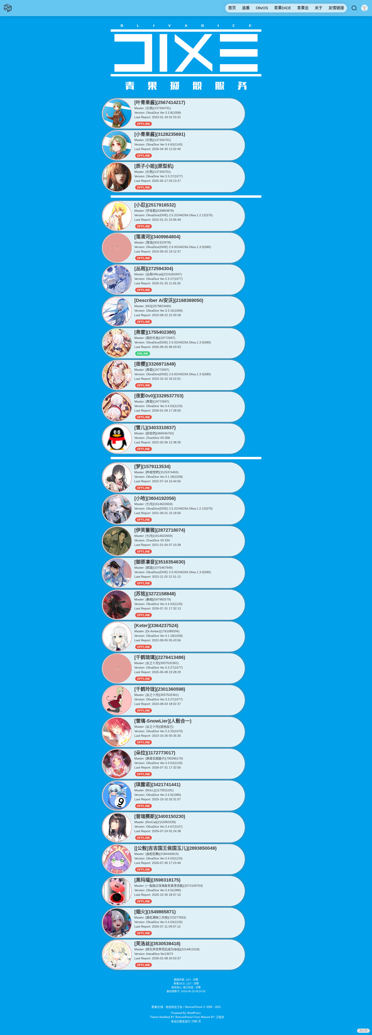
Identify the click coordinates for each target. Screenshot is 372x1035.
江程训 (220, 1017)
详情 (195, 979)
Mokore (205, 1017)
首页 (232, 8)
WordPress (194, 1013)
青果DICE (282, 8)
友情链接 (336, 8)
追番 (246, 8)
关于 (318, 8)
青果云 (303, 8)
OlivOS (262, 8)
